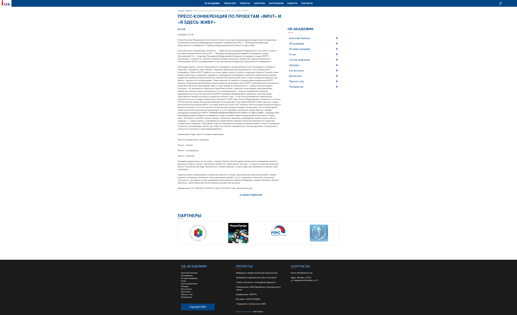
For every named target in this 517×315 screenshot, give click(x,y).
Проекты (245, 3)
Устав (292, 54)
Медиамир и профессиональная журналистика (257, 273)
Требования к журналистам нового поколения (256, 277)
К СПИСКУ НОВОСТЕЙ (251, 195)
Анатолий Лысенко (299, 38)
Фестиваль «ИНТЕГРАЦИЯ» (248, 299)
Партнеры (259, 3)
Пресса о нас (296, 81)
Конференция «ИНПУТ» (246, 294)
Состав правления (299, 59)
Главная (181, 10)
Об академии (212, 3)
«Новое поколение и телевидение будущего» (256, 282)
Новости (292, 3)
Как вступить (296, 70)
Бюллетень (295, 76)
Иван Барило (258, 312)
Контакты (307, 3)
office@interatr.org (304, 273)
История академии (299, 49)
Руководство (296, 86)
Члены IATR (230, 3)
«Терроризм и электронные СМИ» (251, 304)
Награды (294, 65)
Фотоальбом (276, 3)
